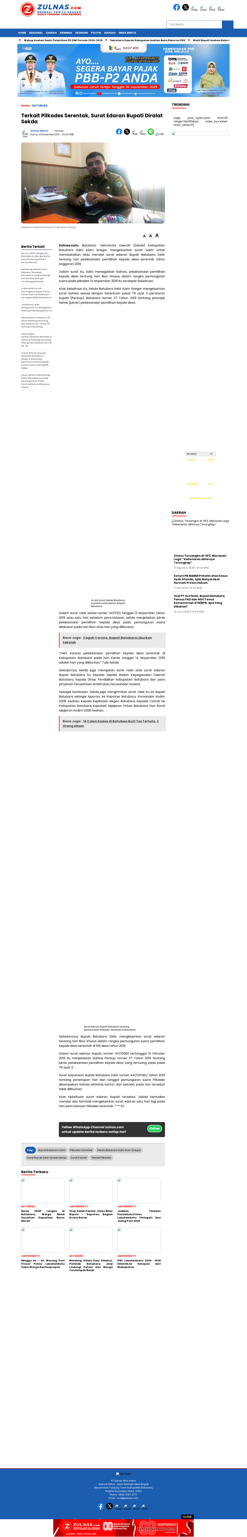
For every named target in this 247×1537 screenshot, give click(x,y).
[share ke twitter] (128, 133)
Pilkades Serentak (81, 1150)
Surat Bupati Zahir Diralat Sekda (46, 1158)
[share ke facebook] (120, 133)
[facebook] (177, 9)
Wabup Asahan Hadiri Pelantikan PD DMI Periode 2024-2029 (42, 40)
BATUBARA (39, 105)
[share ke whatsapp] (136, 133)
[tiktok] (213, 9)
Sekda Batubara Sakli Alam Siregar (119, 1150)
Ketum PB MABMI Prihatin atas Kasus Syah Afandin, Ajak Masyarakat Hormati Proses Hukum (201, 579)
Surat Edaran (79, 1158)
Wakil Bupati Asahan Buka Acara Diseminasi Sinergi (206, 40)
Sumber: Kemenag (200, 502)
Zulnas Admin (39, 130)
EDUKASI (110, 33)
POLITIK (96, 33)
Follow (155, 1128)
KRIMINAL (66, 33)
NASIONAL (36, 33)
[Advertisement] (116, 1321)
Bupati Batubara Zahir (52, 1150)
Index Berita (127, 33)
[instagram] (195, 9)
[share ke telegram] (144, 133)
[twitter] (186, 9)
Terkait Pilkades (101, 1158)
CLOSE (187, 1516)
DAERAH (51, 33)
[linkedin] (222, 9)
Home (22, 33)
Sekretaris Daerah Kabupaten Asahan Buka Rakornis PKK (126, 40)
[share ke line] (152, 133)
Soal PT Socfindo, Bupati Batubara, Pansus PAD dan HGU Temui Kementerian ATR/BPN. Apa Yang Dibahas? (199, 601)
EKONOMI (81, 33)
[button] (144, 236)
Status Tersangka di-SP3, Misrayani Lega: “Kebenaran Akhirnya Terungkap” (200, 559)
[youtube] (204, 9)
